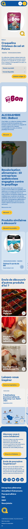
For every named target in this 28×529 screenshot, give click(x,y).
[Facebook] (5, 479)
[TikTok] (17, 479)
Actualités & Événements (12, 491)
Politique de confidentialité (7, 523)
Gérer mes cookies (6, 521)
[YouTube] (13, 479)
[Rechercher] (20, 3)
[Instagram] (9, 479)
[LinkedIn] (22, 479)
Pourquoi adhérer (9, 494)
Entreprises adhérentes (11, 488)
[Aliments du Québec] (4, 3)
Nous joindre (7, 503)
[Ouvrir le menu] (24, 3)
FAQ (3, 497)
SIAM (4, 500)
